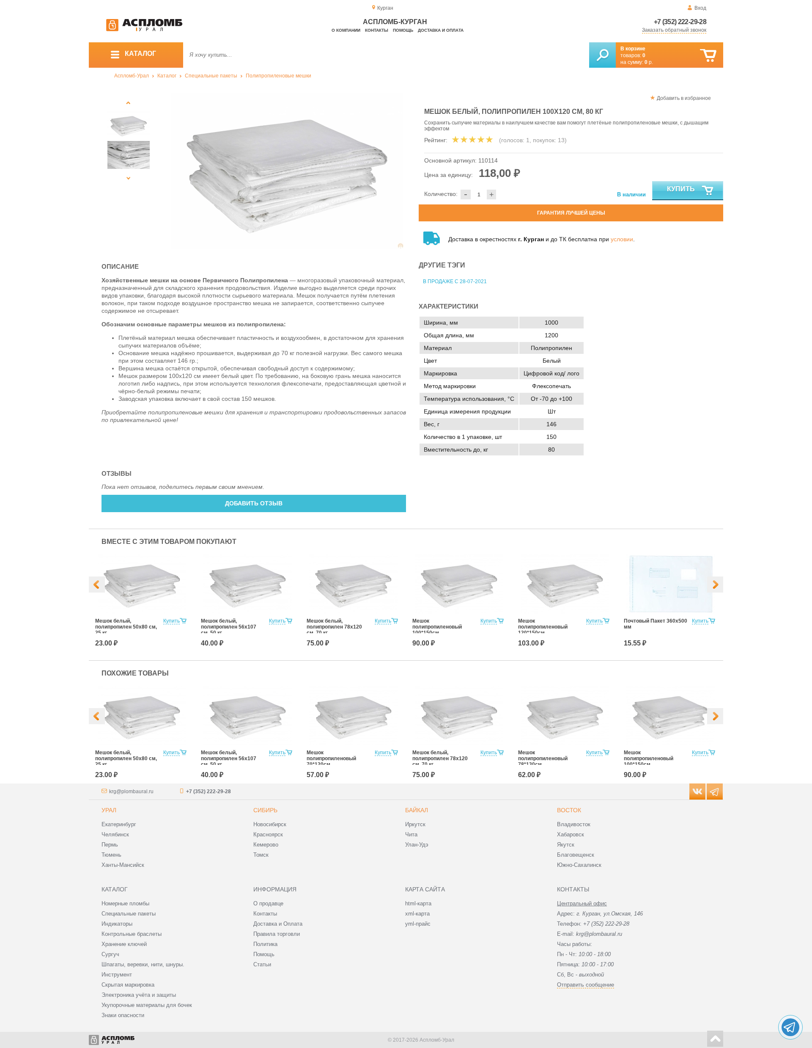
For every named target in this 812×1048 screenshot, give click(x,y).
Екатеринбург (119, 824)
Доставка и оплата (441, 30)
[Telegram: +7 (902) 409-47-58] (790, 1027)
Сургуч (110, 954)
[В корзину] (708, 55)
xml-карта (417, 913)
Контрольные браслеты (132, 934)
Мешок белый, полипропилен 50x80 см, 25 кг (126, 627)
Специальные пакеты (211, 76)
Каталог (166, 76)
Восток (569, 810)
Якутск (565, 844)
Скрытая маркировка (128, 985)
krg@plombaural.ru (131, 791)
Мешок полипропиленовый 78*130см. (543, 758)
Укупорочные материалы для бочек (147, 1005)
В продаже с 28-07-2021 (455, 281)
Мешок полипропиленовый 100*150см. (437, 627)
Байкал (416, 810)
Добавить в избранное (684, 98)
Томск (261, 855)
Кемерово (265, 844)
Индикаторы (117, 924)
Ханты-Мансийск (123, 865)
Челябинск (115, 834)
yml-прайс (418, 924)
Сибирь (265, 810)
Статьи (262, 964)
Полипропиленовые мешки (278, 76)
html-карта (418, 903)
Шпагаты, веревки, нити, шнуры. (143, 964)
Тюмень (111, 855)
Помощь (403, 30)
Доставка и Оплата (277, 924)
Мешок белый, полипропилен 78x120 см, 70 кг (334, 627)
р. (649, 62)
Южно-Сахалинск (579, 865)
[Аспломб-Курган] (144, 30)
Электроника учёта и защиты (139, 995)
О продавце (268, 903)
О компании (346, 30)
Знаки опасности (123, 1015)
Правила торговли (276, 934)
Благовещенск (575, 855)
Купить (681, 189)
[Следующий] (128, 178)
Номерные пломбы (125, 903)
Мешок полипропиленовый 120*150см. (543, 627)
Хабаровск (570, 834)
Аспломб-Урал (131, 76)
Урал (109, 810)
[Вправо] (715, 584)
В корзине (632, 49)
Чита (411, 834)
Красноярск (268, 834)
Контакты (376, 30)
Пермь (110, 844)
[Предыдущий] (128, 103)
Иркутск (415, 824)
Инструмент (117, 974)
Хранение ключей (124, 944)
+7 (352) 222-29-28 (680, 21)
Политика (265, 944)
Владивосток (573, 824)
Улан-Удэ (416, 844)
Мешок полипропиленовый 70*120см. (331, 758)
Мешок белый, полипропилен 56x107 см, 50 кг (228, 627)
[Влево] (97, 584)
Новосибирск (269, 824)
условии (622, 239)
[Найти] (602, 55)
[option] (287, 171)
